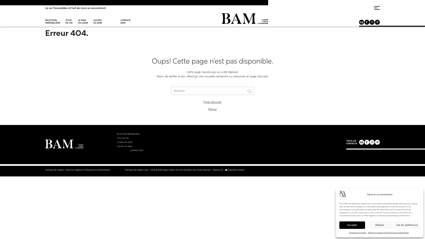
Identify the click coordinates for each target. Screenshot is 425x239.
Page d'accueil (212, 102)
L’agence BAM (125, 21)
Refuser (379, 225)
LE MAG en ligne (83, 21)
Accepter (352, 225)
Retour (212, 109)
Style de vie (69, 21)
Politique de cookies (357, 233)
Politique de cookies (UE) (136, 170)
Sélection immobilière (52, 21)
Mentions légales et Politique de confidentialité (388, 233)
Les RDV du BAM (97, 21)
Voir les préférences (407, 225)
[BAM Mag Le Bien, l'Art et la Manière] (245, 20)
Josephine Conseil (235, 170)
